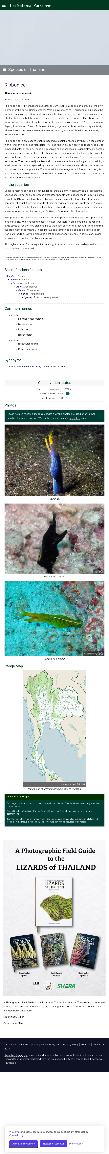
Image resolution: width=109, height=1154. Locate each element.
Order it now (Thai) (13, 1023)
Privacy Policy (70, 1044)
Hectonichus (89, 654)
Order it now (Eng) (13, 1016)
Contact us (98, 1044)
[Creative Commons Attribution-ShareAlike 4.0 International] (81, 784)
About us (85, 1044)
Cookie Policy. (16, 1135)
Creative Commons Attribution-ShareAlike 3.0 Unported (99, 571)
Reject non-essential (53, 1144)
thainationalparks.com (16, 1055)
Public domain (102, 493)
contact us (74, 418)
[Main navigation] (4, 5)
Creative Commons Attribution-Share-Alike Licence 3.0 (62, 257)
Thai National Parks (30, 6)
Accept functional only (23, 1144)
